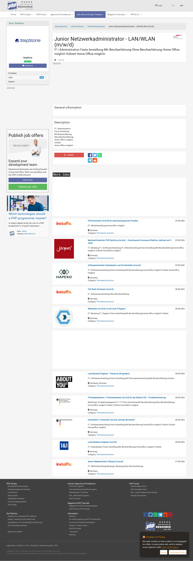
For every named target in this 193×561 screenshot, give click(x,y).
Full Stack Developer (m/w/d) (100, 289)
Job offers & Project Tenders (89, 14)
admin (24, 231)
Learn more (28, 180)
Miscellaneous (29, 234)
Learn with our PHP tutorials (79, 509)
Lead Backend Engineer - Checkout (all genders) (109, 373)
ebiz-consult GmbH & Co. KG (35, 551)
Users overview (74, 498)
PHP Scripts (25, 14)
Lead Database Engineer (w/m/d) (102, 442)
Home (13, 14)
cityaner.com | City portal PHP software (22, 516)
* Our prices (73, 532)
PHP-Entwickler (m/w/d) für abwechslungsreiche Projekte (113, 221)
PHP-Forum (41, 14)
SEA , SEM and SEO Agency (79, 495)
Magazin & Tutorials (116, 14)
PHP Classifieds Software (17, 525)
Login (159, 5)
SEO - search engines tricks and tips (144, 492)
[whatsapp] (100, 156)
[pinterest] (170, 516)
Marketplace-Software (16, 498)
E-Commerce (12, 492)
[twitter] (95, 156)
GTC (27, 545)
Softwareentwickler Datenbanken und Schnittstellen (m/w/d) (114, 265)
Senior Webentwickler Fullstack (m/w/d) (105, 461)
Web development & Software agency (83, 489)
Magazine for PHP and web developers (83, 506)
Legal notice (10, 545)
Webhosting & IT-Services (78, 492)
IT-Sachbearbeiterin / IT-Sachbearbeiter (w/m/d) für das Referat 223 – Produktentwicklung (127, 397)
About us (72, 516)
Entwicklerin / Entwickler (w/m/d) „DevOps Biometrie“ (111, 420)
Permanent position (105, 233)
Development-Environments (18, 486)
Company (12, 73)
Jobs (25, 77)
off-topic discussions (138, 495)
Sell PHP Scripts (75, 528)
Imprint (11, 81)
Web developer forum (138, 486)
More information (170, 547)
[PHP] (20, 5)
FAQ (56, 545)
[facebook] (90, 156)
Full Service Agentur (76, 486)
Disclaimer (34, 545)
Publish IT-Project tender (78, 525)
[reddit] (95, 161)
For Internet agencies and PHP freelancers (85, 519)
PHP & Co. (135, 14)
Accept (163, 552)
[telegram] (90, 161)
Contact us (21, 545)
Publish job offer (28, 186)
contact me (28, 66)
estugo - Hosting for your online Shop (21, 519)
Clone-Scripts (13, 495)
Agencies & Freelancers (60, 14)
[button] (173, 5)
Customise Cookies (178, 552)
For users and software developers (82, 522)
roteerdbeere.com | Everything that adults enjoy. (25, 522)
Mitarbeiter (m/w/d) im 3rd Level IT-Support (107, 309)
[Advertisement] (119, 83)
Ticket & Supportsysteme (17, 502)
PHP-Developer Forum (139, 489)
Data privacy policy (46, 545)
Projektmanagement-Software (19, 489)
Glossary (72, 535)
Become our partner (15, 532)
